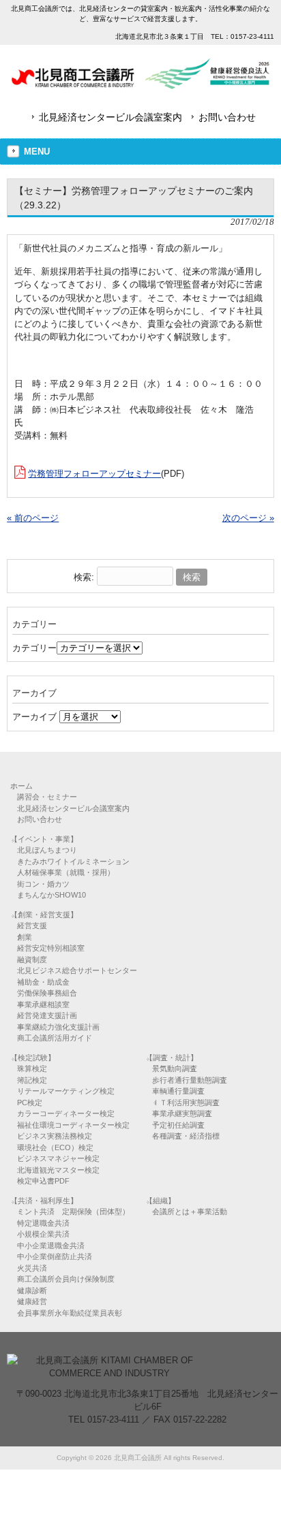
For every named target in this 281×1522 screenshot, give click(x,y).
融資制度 (32, 959)
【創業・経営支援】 (44, 914)
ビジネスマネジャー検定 (58, 1158)
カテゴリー (34, 648)
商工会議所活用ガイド (54, 1038)
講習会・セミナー (47, 797)
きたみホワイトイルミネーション (73, 861)
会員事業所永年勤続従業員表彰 (69, 1313)
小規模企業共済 (43, 1234)
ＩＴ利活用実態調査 (186, 1102)
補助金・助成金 (43, 982)
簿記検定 (32, 1080)
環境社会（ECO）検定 (55, 1147)
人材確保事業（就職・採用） (66, 872)
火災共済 (32, 1268)
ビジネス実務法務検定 (54, 1136)
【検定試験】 (32, 1057)
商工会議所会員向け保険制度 (66, 1279)
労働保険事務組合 (47, 993)
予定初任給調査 (178, 1125)
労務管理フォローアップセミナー (94, 474)
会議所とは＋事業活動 (189, 1211)
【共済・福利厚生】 (44, 1200)
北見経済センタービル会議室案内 (110, 117)
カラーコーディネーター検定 (66, 1113)
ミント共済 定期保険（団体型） (73, 1211)
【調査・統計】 (171, 1057)
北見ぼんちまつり (47, 850)
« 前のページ (33, 518)
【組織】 (160, 1200)
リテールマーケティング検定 (66, 1091)
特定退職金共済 (43, 1223)
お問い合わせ (227, 117)
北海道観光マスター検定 (58, 1170)
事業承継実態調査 (182, 1113)
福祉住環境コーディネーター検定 (73, 1125)
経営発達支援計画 (47, 1015)
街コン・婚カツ (43, 884)
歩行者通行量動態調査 (189, 1080)
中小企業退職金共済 (51, 1245)
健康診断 (32, 1290)
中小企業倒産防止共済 (54, 1256)
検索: (84, 577)
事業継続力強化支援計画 (58, 1027)
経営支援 (32, 925)
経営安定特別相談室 (51, 948)
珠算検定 (32, 1068)
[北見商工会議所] (140, 84)
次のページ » (248, 518)
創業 (24, 937)
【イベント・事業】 (44, 839)
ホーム (21, 786)
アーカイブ (34, 717)
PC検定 (29, 1102)
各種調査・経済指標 (186, 1136)
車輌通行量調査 (178, 1091)
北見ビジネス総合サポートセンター (77, 970)
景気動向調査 (174, 1068)
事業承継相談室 (43, 1004)
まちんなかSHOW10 (51, 895)
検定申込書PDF (43, 1181)
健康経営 (32, 1301)
